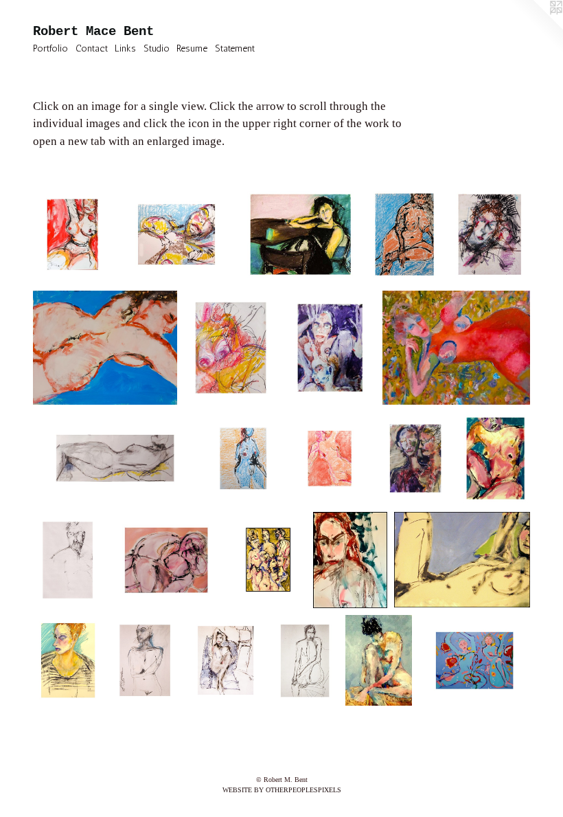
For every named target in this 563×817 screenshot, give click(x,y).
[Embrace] (165, 560)
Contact (92, 48)
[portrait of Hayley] (489, 234)
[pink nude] (456, 348)
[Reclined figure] (462, 559)
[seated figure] (378, 660)
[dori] (230, 348)
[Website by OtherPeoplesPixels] (535, 27)
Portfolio (50, 48)
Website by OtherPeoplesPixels (281, 790)
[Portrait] (67, 560)
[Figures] (268, 559)
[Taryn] (225, 660)
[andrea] (105, 348)
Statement (235, 48)
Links (125, 48)
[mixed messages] (300, 234)
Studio (156, 48)
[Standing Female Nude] (145, 660)
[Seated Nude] (496, 458)
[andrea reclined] (176, 234)
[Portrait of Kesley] (350, 560)
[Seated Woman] (68, 660)
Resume (191, 48)
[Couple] (415, 458)
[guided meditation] (474, 660)
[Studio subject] (304, 660)
